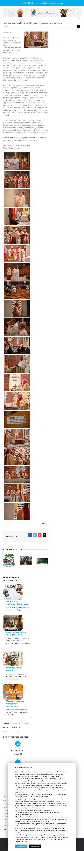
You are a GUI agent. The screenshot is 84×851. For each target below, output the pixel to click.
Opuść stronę (35, 846)
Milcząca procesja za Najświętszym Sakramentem (14, 703)
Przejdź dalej (21, 846)
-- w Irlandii (7, 817)
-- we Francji (8, 820)
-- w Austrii (7, 811)
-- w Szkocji (7, 826)
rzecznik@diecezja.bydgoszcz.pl (50, 3)
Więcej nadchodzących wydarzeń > (17, 723)
